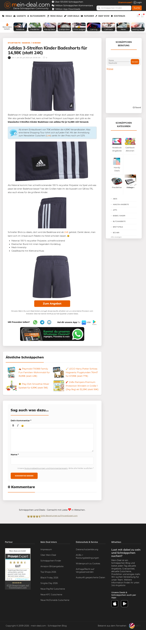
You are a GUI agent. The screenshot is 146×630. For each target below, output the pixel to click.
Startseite (14, 43)
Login (139, 2)
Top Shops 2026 (48, 572)
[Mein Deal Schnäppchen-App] (126, 603)
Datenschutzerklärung (87, 549)
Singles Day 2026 (49, 583)
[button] (13, 426)
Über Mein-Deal (48, 555)
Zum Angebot (52, 303)
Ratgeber (89, 16)
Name (15, 454)
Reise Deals (56, 16)
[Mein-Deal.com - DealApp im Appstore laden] (116, 603)
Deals (9, 16)
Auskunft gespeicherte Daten (90, 577)
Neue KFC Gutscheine (51, 594)
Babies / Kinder (31, 43)
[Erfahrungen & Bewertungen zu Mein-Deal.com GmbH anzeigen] (18, 568)
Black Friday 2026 (49, 577)
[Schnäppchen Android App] (94, 322)
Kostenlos (119, 16)
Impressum (46, 549)
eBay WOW (104, 16)
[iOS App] (83, 322)
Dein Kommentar (21, 420)
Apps (115, 210)
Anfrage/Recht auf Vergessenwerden (85, 570)
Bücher (116, 233)
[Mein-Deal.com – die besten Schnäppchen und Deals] (27, 5)
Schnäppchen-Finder (50, 560)
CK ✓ (13, 57)
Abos (115, 199)
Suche (137, 8)
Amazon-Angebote (121, 204)
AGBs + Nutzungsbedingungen (87, 556)
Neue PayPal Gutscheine (52, 589)
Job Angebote (118, 585)
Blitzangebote (37, 16)
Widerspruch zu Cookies (88, 563)
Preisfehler (116, 574)
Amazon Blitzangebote (51, 566)
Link (48, 135)
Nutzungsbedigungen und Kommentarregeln (46, 468)
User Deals (73, 16)
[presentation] (13, 426)
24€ (66, 232)
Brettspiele (118, 227)
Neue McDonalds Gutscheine (54, 600)
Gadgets (21, 16)
